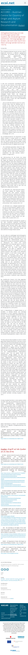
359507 (11, 598)
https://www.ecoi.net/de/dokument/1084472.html (12, 438)
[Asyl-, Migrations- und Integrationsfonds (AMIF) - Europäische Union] (9, 641)
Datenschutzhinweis (5, 618)
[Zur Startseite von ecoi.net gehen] (8, 3)
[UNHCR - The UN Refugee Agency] (15, 650)
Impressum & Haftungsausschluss (9, 614)
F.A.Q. (2, 616)
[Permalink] (7, 569)
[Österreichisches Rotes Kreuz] (10, 637)
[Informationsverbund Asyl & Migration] (15, 646)
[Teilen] (5, 569)
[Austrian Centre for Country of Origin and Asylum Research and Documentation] (21, 637)
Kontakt (3, 613)
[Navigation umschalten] (25, 3)
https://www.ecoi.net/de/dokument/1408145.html (12, 544)
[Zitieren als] (2, 569)
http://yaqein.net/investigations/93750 (9, 553)
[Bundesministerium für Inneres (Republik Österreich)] (18, 641)
